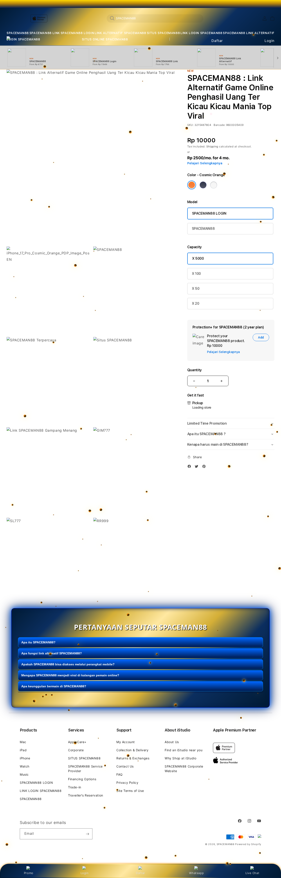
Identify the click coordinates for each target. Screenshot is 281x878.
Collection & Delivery (132, 750)
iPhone (25, 758)
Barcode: (219, 125)
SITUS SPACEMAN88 (163, 33)
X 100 (196, 274)
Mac (23, 742)
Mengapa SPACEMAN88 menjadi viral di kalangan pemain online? (70, 675)
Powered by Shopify (248, 844)
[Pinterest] (205, 467)
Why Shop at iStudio (180, 758)
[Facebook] (190, 467)
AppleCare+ (77, 742)
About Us (172, 742)
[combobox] (155, 18)
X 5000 (198, 258)
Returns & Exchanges (132, 758)
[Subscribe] (87, 833)
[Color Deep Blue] (203, 184)
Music (24, 774)
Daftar (140, 873)
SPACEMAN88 (18, 33)
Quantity (194, 370)
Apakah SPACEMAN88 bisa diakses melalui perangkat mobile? (68, 664)
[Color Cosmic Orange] (191, 185)
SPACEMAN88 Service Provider (85, 768)
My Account (125, 742)
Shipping (212, 146)
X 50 (196, 288)
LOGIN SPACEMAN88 (23, 39)
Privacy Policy (127, 782)
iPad (23, 750)
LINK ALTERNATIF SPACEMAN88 (120, 33)
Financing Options (82, 779)
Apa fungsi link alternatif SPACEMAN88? (51, 653)
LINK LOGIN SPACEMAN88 (201, 33)
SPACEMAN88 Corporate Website (184, 768)
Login (85, 873)
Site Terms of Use (130, 791)
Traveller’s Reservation (85, 795)
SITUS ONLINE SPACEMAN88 (105, 39)
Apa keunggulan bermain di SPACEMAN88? (53, 686)
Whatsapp (196, 873)
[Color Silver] (213, 184)
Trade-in (74, 787)
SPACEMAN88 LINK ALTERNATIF (248, 33)
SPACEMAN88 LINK (44, 33)
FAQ (119, 774)
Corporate (76, 750)
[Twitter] (198, 467)
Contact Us (125, 766)
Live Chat (252, 873)
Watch (24, 766)
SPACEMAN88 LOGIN (77, 33)
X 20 (195, 303)
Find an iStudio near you (183, 750)
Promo (28, 873)
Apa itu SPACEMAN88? (38, 642)
